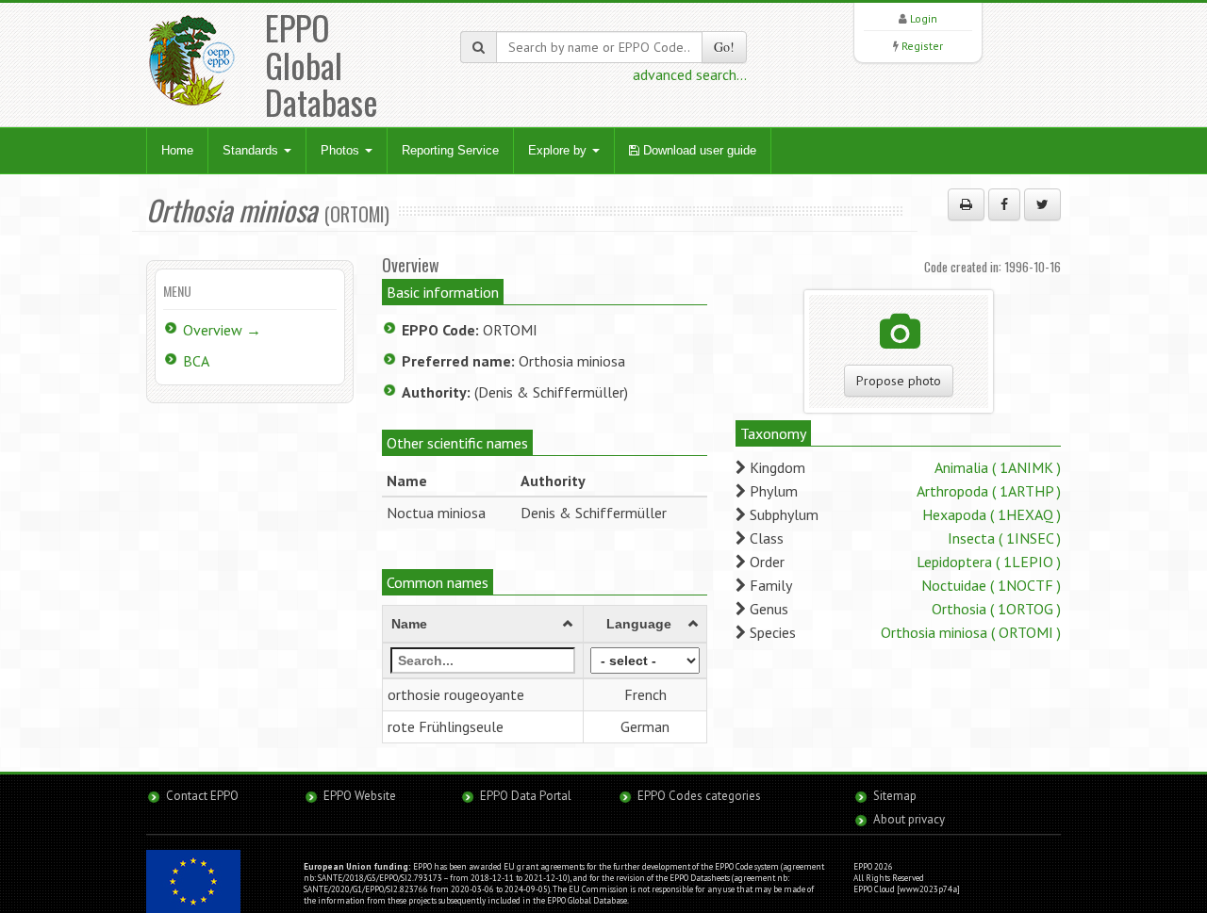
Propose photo (898, 380)
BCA (196, 360)
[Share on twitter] (1042, 204)
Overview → (222, 329)
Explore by (559, 150)
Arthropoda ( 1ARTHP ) (989, 490)
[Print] (966, 204)
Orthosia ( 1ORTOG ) (996, 608)
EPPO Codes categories (699, 796)
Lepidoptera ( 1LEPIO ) (989, 561)
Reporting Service (450, 150)
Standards (252, 150)
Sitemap (895, 796)
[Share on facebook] (1004, 204)
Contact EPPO (202, 796)
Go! (724, 47)
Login (923, 18)
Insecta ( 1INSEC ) (1004, 538)
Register (922, 46)
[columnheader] (483, 625)
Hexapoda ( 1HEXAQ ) (991, 514)
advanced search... (690, 74)
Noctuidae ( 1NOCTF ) (991, 585)
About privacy (909, 819)
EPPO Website (359, 796)
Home (177, 150)
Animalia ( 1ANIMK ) (997, 467)
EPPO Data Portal (525, 796)
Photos (342, 150)
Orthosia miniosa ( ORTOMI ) (971, 632)
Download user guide (697, 150)
